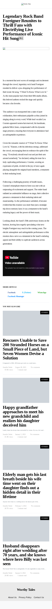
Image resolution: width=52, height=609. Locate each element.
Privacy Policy (25, 597)
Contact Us (39, 597)
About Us (12, 597)
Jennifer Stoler (7, 367)
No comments (35, 367)
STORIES (44, 312)
